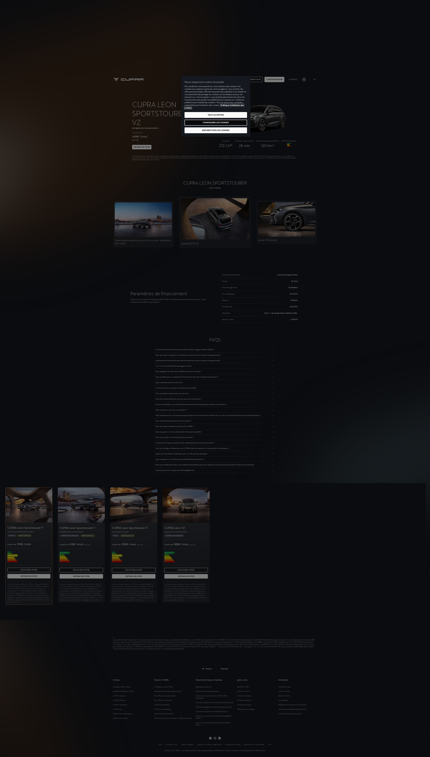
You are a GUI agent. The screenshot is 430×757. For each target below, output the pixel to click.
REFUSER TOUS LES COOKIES (215, 130)
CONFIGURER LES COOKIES (216, 122)
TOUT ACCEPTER (216, 115)
